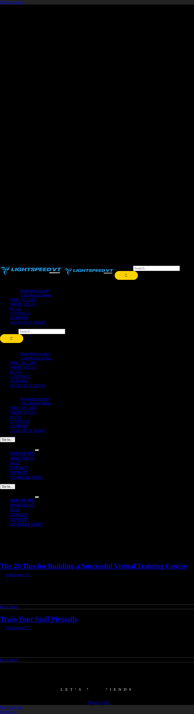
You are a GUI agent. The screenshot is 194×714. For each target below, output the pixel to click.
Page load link (11, 707)
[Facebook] (92, 696)
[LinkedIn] (102, 696)
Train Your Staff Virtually (39, 619)
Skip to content (12, 2)
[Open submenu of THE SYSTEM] (37, 450)
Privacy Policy (99, 702)
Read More (8, 607)
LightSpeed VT (18, 575)
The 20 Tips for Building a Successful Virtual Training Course (93, 566)
